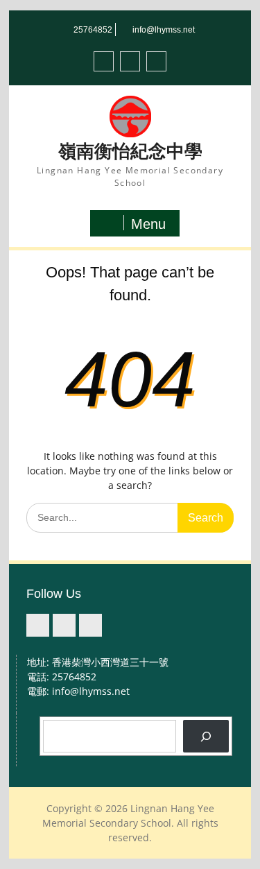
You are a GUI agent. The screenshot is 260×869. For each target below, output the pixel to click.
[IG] (130, 61)
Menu (148, 224)
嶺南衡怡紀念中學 (130, 151)
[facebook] (104, 61)
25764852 (92, 30)
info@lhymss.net (163, 30)
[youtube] (156, 61)
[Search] (205, 736)
